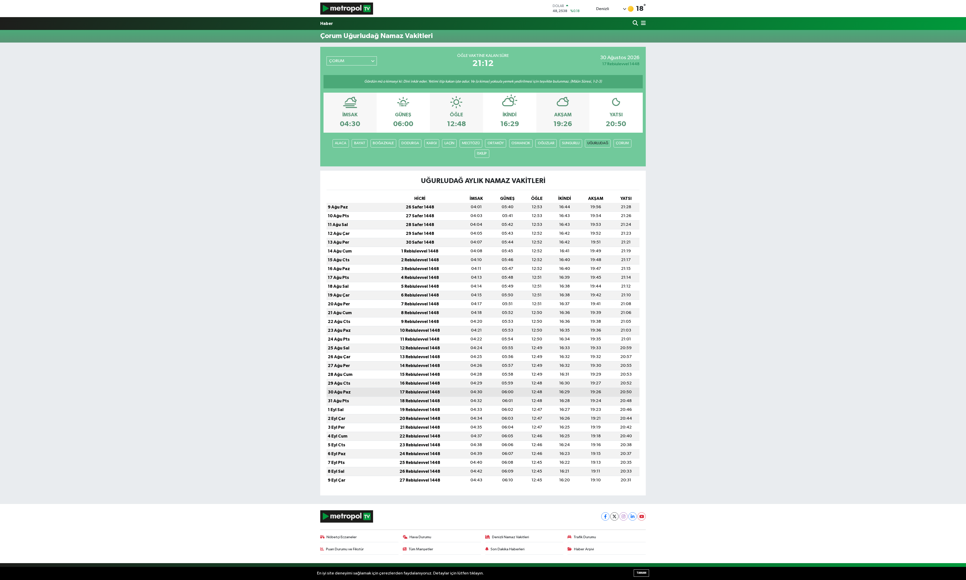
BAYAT (359, 143)
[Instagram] (623, 516)
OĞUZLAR (546, 143)
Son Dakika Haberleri (508, 549)
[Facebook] (605, 516)
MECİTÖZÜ (471, 143)
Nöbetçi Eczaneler (342, 537)
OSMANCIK (520, 143)
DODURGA (410, 143)
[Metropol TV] (346, 8)
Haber (326, 23)
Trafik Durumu (585, 537)
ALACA (340, 143)
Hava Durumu (420, 537)
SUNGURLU (571, 143)
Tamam (641, 572)
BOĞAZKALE (383, 143)
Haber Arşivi (584, 549)
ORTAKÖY (496, 143)
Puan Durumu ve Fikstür (345, 549)
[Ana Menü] (642, 23)
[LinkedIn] (632, 516)
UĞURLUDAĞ (597, 143)
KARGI (432, 143)
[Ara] (636, 23)
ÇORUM (622, 143)
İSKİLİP (482, 153)
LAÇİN (449, 143)
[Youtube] (641, 516)
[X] (614, 516)
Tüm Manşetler (421, 549)
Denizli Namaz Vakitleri (510, 537)
